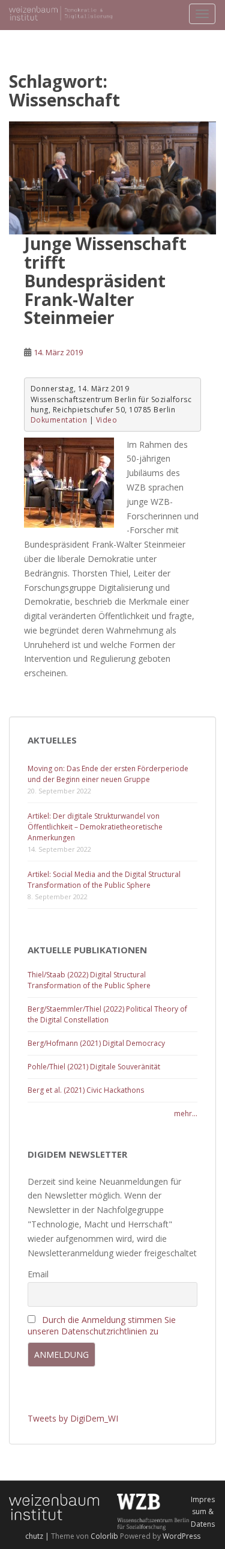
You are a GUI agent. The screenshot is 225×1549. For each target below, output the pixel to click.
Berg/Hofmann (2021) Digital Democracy (96, 1043)
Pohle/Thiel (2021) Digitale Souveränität (94, 1067)
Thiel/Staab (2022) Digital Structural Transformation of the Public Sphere (89, 980)
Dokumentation (59, 420)
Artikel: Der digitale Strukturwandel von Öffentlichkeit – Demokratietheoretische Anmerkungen (95, 827)
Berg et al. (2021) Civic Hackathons (86, 1090)
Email (38, 1274)
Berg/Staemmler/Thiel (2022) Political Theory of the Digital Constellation (107, 1014)
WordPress (181, 1536)
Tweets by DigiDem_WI (73, 1418)
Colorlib (104, 1536)
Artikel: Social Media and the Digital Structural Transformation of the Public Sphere (104, 879)
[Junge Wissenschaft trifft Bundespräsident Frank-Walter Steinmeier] (112, 178)
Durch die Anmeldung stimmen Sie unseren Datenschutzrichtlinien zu (102, 1325)
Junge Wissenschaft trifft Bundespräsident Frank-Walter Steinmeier (105, 280)
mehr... (185, 1113)
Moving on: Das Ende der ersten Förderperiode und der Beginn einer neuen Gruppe (108, 773)
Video (107, 420)
